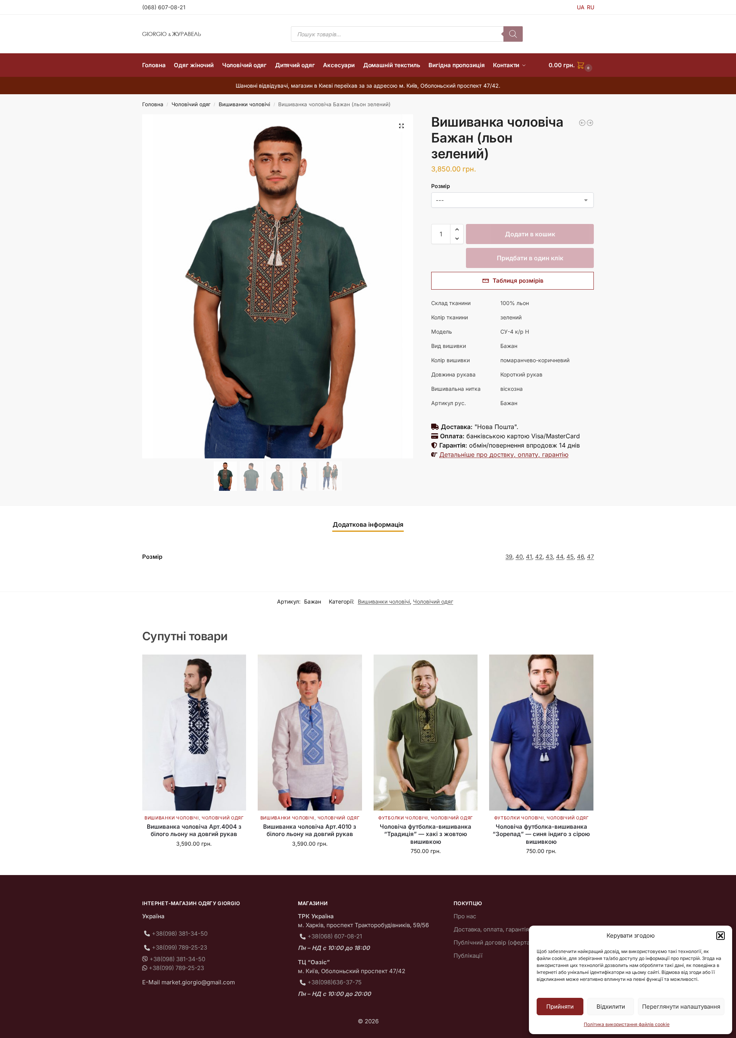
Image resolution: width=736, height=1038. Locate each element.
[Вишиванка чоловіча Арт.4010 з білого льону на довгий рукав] (310, 733)
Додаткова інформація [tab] (368, 524)
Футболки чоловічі (403, 818)
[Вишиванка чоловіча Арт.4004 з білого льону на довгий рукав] (194, 733)
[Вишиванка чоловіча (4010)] (582, 123)
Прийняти (560, 1006)
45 (570, 556)
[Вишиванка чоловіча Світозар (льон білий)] (590, 123)
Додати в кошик (530, 234)
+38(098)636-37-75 (335, 982)
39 (508, 556)
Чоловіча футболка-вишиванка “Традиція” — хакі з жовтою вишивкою (425, 834)
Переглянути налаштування (681, 1006)
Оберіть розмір (194, 860)
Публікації (468, 955)
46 (580, 556)
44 (559, 556)
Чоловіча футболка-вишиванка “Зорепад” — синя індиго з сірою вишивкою (541, 834)
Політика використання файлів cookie (627, 1024)
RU (590, 7)
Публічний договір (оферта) (493, 942)
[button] (720, 936)
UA (581, 7)
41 (529, 556)
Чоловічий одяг (191, 104)
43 (549, 556)
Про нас (465, 916)
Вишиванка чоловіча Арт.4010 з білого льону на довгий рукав (309, 830)
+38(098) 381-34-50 (179, 933)
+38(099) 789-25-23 (179, 947)
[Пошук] (513, 34)
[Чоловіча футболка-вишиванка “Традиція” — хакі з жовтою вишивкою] (426, 733)
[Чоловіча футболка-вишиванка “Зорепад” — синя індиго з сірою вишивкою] (541, 733)
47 (590, 556)
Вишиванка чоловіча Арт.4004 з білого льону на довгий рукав (194, 830)
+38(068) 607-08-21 (335, 936)
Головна (152, 104)
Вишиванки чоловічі (244, 104)
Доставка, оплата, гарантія (491, 929)
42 (538, 556)
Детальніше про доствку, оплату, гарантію (503, 454)
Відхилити (611, 1006)
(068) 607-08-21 (163, 7)
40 (519, 556)
